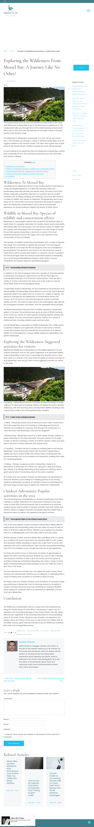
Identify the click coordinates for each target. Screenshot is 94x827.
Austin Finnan (11, 81)
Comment (8, 698)
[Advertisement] (47, 32)
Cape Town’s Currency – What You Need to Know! (80, 143)
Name (7, 719)
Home (5, 51)
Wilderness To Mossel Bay (15, 166)
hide (33, 162)
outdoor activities (33, 631)
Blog (12, 51)
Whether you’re (55, 631)
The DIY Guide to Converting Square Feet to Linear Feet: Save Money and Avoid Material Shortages (55, 784)
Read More (10, 790)
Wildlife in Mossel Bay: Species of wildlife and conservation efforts (29, 169)
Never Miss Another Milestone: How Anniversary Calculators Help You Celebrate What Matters (12, 772)
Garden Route (20, 631)
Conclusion (10, 176)
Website (7, 729)
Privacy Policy (76, 175)
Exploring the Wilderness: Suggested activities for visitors (26, 171)
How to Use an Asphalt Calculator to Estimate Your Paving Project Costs (34, 788)
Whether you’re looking (23, 634)
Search (81, 68)
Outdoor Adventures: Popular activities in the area (24, 174)
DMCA (74, 171)
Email (6, 724)
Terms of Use (76, 179)
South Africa (45, 631)
